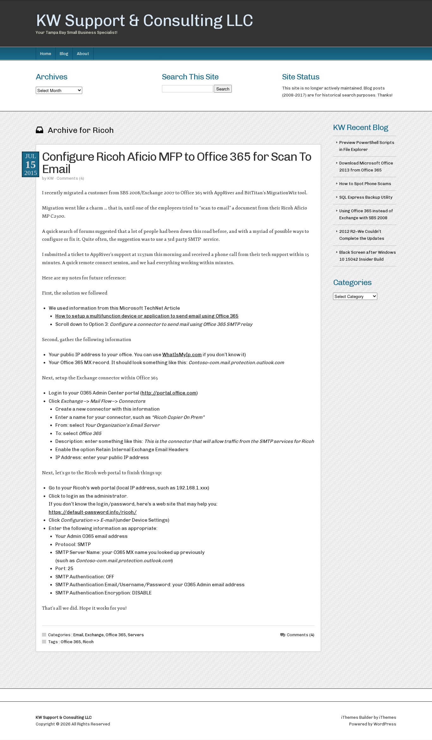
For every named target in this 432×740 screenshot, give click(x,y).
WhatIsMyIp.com (182, 355)
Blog (64, 53)
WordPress (384, 724)
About (83, 53)
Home (45, 53)
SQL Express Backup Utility (365, 197)
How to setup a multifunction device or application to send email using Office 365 (146, 316)
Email (78, 634)
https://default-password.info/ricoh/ (93, 512)
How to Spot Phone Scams (365, 183)
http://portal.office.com (169, 393)
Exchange (94, 634)
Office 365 (116, 634)
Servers (136, 634)
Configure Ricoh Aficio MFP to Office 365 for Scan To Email (176, 162)
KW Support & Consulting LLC (144, 20)
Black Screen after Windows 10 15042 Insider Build (367, 256)
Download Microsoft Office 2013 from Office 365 (366, 166)
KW (50, 178)
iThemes (387, 717)
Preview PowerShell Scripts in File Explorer (366, 146)
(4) (81, 178)
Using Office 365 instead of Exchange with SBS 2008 (366, 214)
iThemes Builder (357, 717)
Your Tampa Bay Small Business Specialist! (76, 32)
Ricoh (88, 641)
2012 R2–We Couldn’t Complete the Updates (361, 235)
